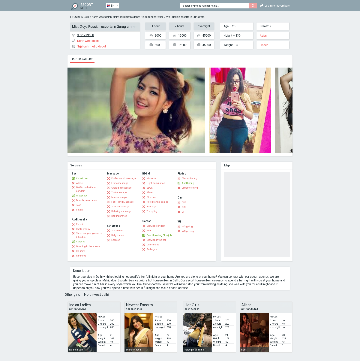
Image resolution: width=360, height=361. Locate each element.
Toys (78, 205)
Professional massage (123, 178)
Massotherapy (119, 197)
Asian (263, 35)
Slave (149, 192)
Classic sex (82, 178)
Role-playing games (157, 201)
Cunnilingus (153, 244)
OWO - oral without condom (86, 189)
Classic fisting (189, 178)
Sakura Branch (119, 215)
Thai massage (119, 192)
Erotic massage (119, 183)
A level (79, 183)
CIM (184, 202)
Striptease (116, 230)
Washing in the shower (88, 246)
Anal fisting (188, 183)
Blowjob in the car (156, 239)
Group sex (81, 195)
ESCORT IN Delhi (79, 16)
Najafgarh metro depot (126, 16)
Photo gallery (82, 59)
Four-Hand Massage (122, 201)
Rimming (81, 255)
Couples (80, 241)
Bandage (151, 206)
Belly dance (117, 235)
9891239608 (85, 35)
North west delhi (101, 16)
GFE (149, 230)
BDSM (150, 187)
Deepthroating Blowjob (159, 235)
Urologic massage (121, 187)
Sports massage (120, 206)
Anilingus (152, 249)
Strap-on (151, 197)
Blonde (264, 45)
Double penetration (86, 200)
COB (184, 207)
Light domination (156, 183)
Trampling (152, 211)
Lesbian (115, 239)
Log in (277, 5)
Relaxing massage (121, 211)
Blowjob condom (156, 225)
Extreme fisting (190, 187)
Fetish (79, 209)
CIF (183, 211)
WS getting (188, 231)
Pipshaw (80, 251)
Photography (83, 229)
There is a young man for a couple (89, 235)
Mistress (151, 178)
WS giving (187, 226)
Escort (79, 224)
